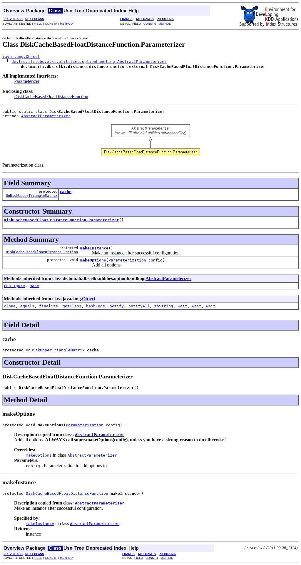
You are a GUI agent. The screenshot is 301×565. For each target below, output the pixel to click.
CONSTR (51, 23)
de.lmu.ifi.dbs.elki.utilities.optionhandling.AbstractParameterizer (89, 61)
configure (14, 286)
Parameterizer (26, 81)
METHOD (66, 23)
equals (27, 306)
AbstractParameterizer (46, 116)
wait (182, 306)
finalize (48, 306)
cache (65, 192)
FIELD (38, 23)
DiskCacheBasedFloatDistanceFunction (51, 96)
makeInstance (94, 248)
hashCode (95, 306)
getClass (72, 306)
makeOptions (93, 260)
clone (10, 306)
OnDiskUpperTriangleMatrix (31, 196)
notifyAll (139, 306)
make (34, 286)
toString (163, 306)
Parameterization (127, 260)
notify (117, 306)
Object (88, 298)
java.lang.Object (21, 56)
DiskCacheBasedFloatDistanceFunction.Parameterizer (61, 220)
